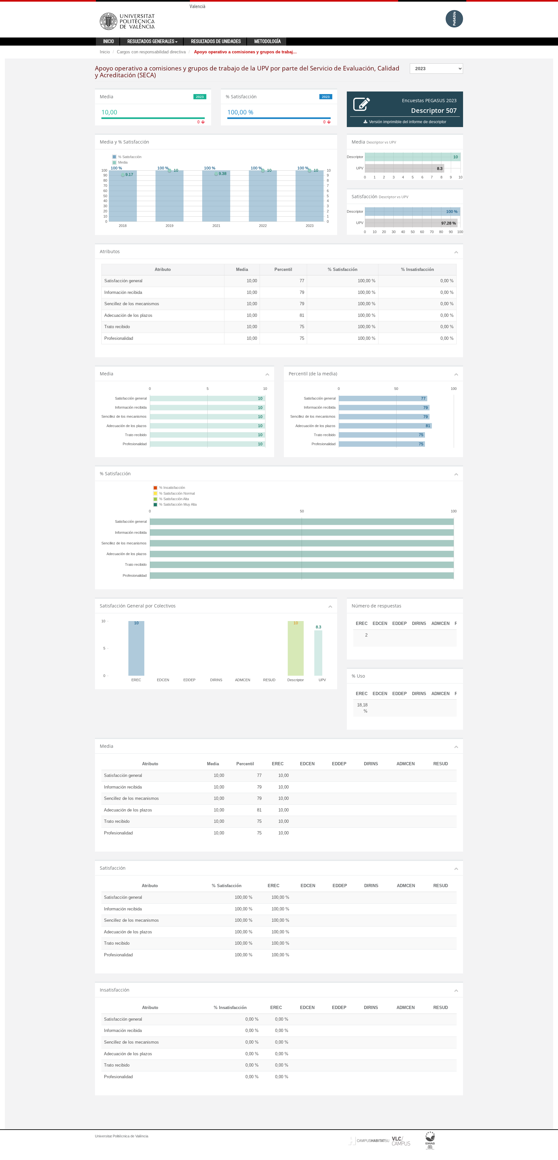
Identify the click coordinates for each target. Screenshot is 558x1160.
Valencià (197, 6)
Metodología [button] (267, 41)
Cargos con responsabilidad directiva (151, 51)
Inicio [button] (108, 41)
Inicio (105, 51)
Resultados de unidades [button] (216, 41)
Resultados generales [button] (151, 41)
